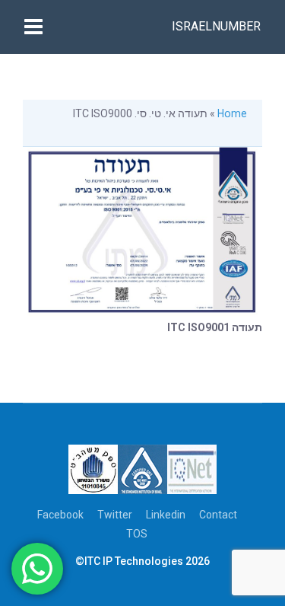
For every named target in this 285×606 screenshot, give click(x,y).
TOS (136, 534)
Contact (218, 515)
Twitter (114, 515)
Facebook (60, 515)
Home (232, 113)
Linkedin (165, 515)
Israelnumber (216, 26)
